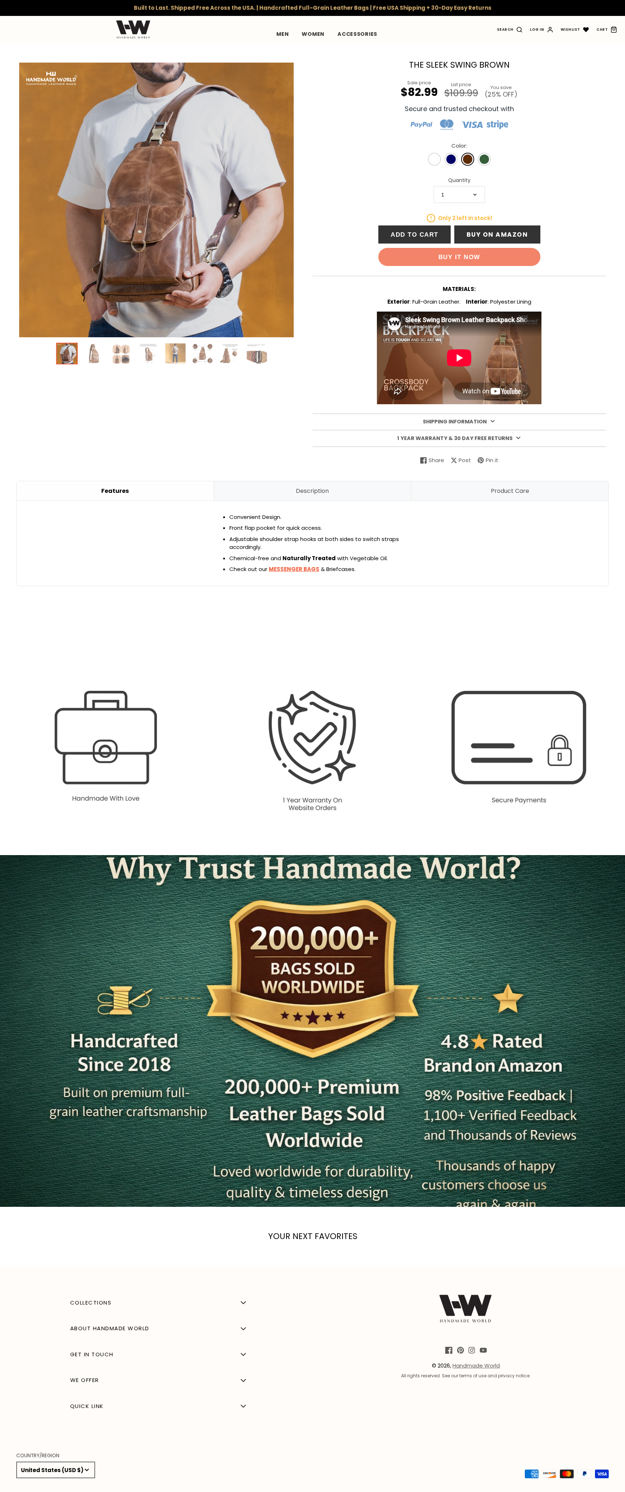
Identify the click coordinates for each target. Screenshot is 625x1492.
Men (282, 34)
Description (312, 491)
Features (115, 491)
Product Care (510, 491)
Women (313, 34)
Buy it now (459, 257)
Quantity (459, 180)
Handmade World (476, 1365)
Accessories (357, 34)
